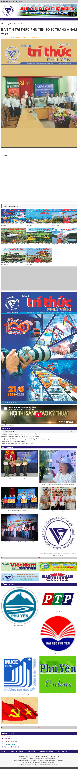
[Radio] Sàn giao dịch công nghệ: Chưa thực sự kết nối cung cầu (19, 434)
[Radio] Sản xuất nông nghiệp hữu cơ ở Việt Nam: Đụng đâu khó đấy (20, 436)
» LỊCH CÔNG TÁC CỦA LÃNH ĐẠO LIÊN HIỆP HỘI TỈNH (15, 284)
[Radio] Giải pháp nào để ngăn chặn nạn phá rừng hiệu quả (17, 443)
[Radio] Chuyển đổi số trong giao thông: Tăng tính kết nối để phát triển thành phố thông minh (26, 439)
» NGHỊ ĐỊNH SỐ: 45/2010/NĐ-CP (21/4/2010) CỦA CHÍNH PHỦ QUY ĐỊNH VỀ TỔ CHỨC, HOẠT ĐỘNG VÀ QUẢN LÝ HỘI (30, 286)
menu (2, 19)
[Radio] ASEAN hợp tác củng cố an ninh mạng (13, 441)
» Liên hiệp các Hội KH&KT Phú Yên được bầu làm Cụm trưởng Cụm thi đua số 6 (21, 289)
